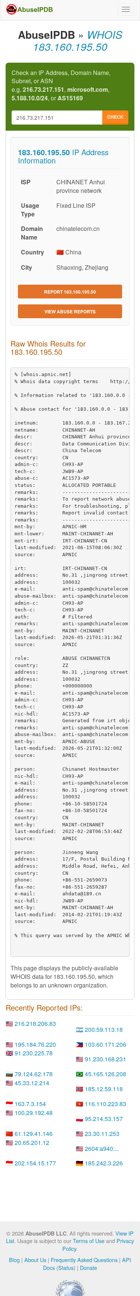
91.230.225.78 (34, 1053)
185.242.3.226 (104, 1163)
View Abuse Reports (70, 311)
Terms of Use (89, 1241)
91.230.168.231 (105, 1059)
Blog (14, 1260)
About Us (35, 1260)
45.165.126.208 (105, 1074)
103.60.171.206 (105, 1044)
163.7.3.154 (30, 1103)
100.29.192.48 (34, 1112)
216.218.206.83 (35, 1023)
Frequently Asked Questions (84, 1260)
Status (66, 1267)
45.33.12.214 (32, 1083)
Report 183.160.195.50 (70, 291)
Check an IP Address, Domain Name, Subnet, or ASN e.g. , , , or (61, 86)
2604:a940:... (102, 1148)
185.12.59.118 (104, 1088)
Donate (88, 1267)
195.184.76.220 (35, 1044)
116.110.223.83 (105, 1103)
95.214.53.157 (104, 1118)
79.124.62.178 (34, 1074)
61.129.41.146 (34, 1133)
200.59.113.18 (104, 1029)
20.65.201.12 (32, 1142)
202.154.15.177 (35, 1163)
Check (115, 116)
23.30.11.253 (102, 1133)
